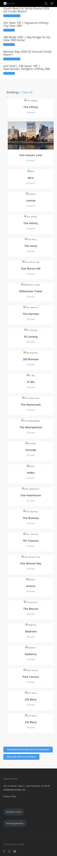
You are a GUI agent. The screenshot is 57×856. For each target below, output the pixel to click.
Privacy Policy (9, 796)
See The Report (11, 15)
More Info (9, 30)
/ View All (25, 92)
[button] (51, 3)
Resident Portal (13, 811)
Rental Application (14, 823)
